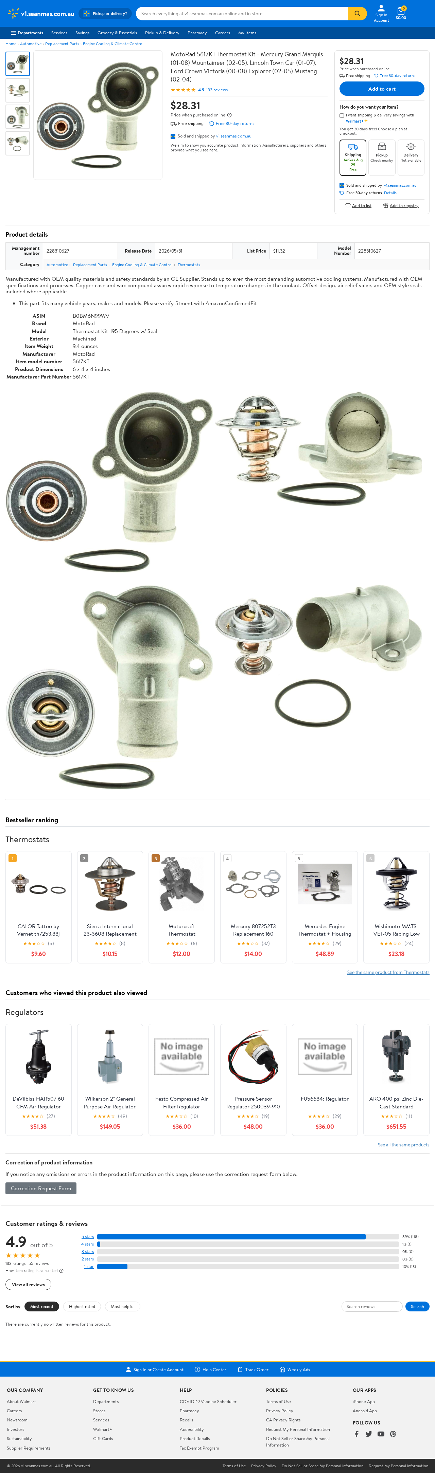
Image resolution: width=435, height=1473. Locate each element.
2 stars (88, 1259)
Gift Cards (103, 1438)
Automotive (30, 44)
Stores (99, 1410)
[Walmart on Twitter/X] (368, 1434)
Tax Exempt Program (199, 1448)
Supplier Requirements (28, 1448)
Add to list (361, 205)
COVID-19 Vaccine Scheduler (208, 1401)
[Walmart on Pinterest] (393, 1434)
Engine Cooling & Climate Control (113, 44)
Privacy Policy (279, 1410)
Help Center (214, 1369)
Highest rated (82, 1306)
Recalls (186, 1420)
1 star (89, 1266)
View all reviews (28, 1284)
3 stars (88, 1251)
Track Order (256, 1369)
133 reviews (217, 89)
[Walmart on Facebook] (356, 1434)
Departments (30, 33)
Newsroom (17, 1420)
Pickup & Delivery (162, 33)
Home (10, 44)
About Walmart (21, 1401)
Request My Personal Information (298, 1429)
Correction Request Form (41, 1188)
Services (59, 33)
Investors (15, 1429)
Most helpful (123, 1306)
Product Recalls (195, 1438)
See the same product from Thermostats (388, 972)
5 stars (88, 1236)
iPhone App (364, 1401)
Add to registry (404, 205)
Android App (365, 1410)
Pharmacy (197, 33)
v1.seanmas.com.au (233, 136)
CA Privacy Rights (283, 1420)
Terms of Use (278, 1401)
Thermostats (189, 265)
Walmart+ (102, 1429)
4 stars (87, 1244)
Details (390, 192)
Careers (222, 33)
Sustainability (19, 1438)
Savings (82, 33)
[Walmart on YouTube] (381, 1434)
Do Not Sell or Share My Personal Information (322, 1465)
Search (417, 1306)
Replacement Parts (62, 44)
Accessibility (192, 1429)
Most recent (41, 1306)
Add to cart (382, 88)
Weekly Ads (299, 1369)
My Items (247, 33)
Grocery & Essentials (117, 33)
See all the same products (404, 1144)
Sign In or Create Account (159, 1369)
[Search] (357, 13)
